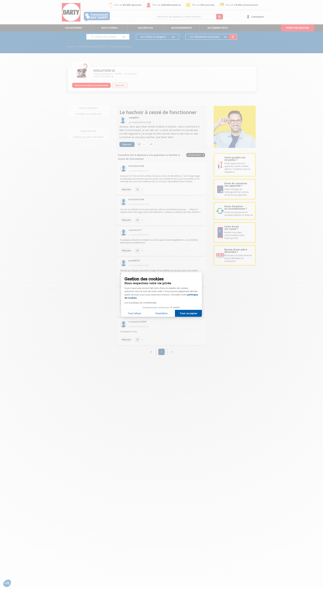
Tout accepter (188, 313)
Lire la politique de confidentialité (140, 302)
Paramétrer (161, 313)
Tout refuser (134, 313)
